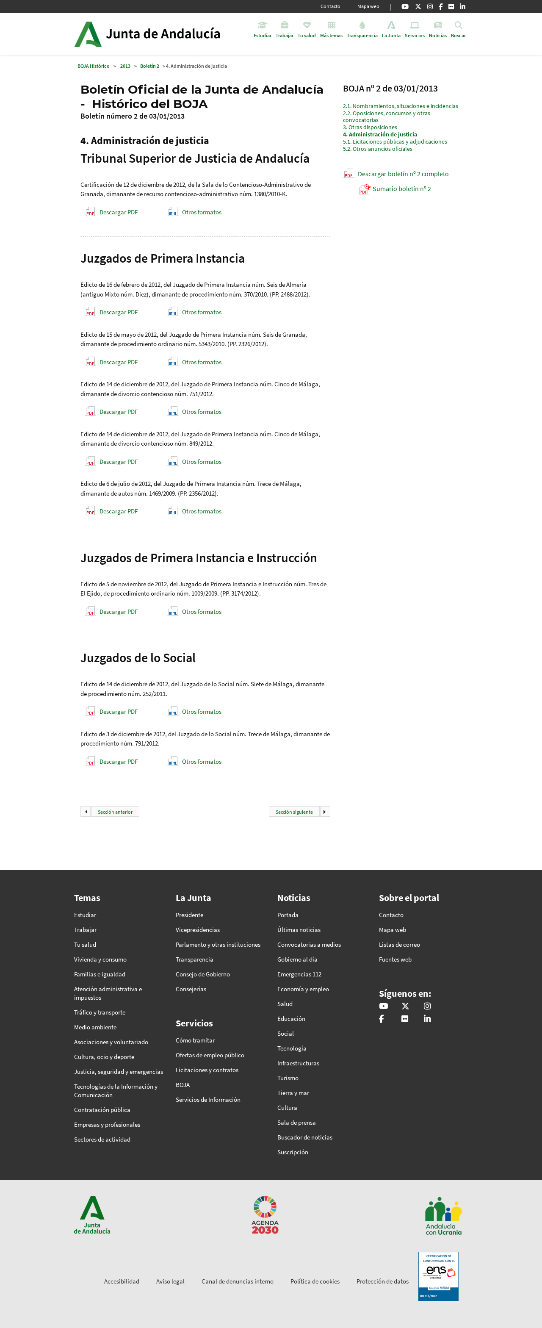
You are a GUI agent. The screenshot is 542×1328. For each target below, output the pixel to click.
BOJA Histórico (93, 66)
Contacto (330, 6)
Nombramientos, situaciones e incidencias (400, 106)
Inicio (171, 34)
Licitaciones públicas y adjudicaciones (395, 141)
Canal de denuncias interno (238, 1281)
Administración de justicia (380, 134)
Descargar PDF (119, 212)
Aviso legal (170, 1281)
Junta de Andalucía (88, 34)
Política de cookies (315, 1281)
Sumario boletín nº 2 (402, 188)
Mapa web (368, 6)
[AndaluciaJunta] (440, 6)
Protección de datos (383, 1281)
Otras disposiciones (370, 127)
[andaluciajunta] (418, 6)
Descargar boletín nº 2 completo (403, 173)
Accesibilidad (121, 1281)
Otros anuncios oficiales (377, 148)
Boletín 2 (149, 66)
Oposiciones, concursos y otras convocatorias (386, 116)
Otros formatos (201, 212)
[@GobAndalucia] (405, 6)
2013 (125, 66)
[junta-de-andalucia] (462, 6)
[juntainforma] (451, 6)
